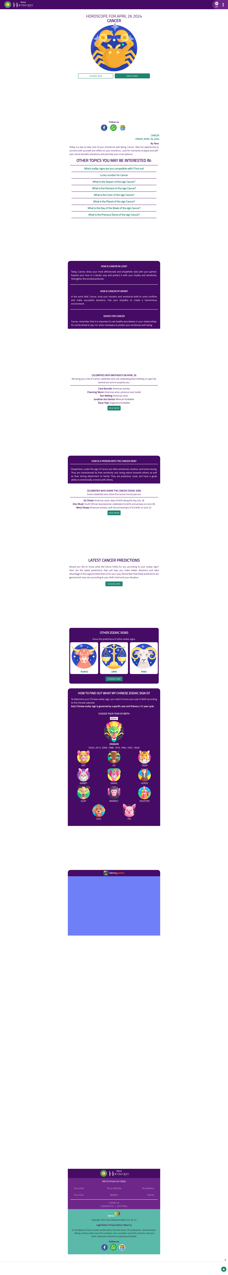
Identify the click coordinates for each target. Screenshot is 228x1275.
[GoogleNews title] (122, 127)
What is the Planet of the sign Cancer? (114, 201)
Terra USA (79, 1195)
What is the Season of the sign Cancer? (114, 182)
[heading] (114, 408)
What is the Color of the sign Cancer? (114, 195)
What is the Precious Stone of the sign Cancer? (114, 215)
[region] (114, 99)
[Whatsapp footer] (113, 1247)
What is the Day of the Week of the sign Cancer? (114, 208)
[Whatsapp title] (113, 127)
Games (150, 1195)
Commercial (107, 1206)
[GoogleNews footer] (122, 1247)
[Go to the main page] (19, 4)
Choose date (114, 583)
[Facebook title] (104, 127)
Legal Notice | (102, 1225)
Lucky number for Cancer (114, 175)
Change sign (95, 75)
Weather (114, 1195)
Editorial (122, 1206)
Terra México (148, 1188)
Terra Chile (79, 1188)
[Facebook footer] (104, 1247)
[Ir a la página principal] (72, 879)
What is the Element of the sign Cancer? (114, 188)
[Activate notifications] (223, 1269)
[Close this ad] (225, 1260)
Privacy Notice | (116, 1225)
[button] (216, 4)
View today (132, 75)
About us (128, 1225)
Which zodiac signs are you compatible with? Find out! (114, 168)
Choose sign (114, 678)
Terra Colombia (114, 1188)
